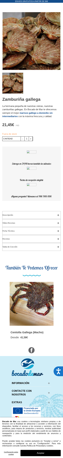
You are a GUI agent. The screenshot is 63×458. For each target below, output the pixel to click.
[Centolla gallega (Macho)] (32, 304)
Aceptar (40, 453)
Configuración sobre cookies (11, 453)
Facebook (31, 350)
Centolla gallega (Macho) (27, 332)
